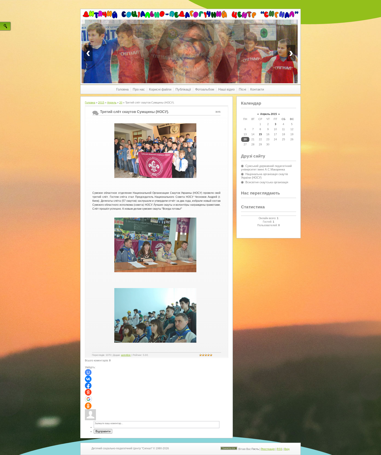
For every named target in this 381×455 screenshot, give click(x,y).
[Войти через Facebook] (88, 385)
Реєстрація (268, 449)
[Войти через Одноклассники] (88, 406)
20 (120, 102)
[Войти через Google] (88, 399)
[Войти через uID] (88, 372)
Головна (90, 102)
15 (260, 134)
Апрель (111, 102)
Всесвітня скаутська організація (266, 182)
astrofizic (126, 355)
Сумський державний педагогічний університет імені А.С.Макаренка (266, 167)
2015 (101, 102)
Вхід (286, 449)
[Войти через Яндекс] (88, 392)
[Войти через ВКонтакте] (88, 379)
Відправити (102, 431)
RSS (279, 449)
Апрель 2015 (268, 114)
